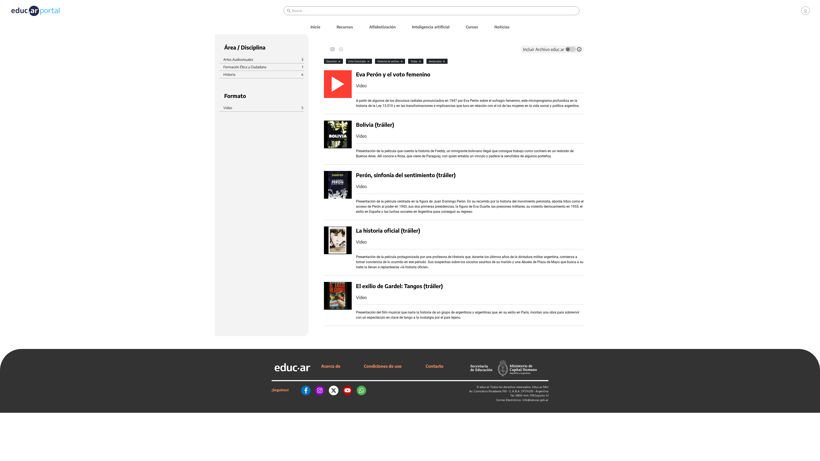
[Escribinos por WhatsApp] (361, 390)
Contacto (435, 366)
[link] (805, 10)
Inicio (315, 26)
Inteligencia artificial (431, 26)
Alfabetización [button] (382, 26)
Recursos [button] (345, 26)
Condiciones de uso (383, 366)
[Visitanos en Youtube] (347, 390)
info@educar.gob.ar (535, 400)
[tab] (332, 49)
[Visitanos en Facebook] (306, 390)
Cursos (472, 26)
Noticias (502, 26)
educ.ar (484, 387)
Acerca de (330, 366)
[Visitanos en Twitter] (333, 390)
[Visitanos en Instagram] (320, 390)
